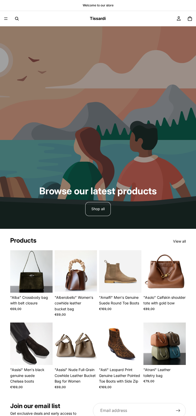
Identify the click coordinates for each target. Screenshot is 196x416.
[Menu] (6, 19)
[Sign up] (178, 410)
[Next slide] (47, 271)
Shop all (98, 209)
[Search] (16, 18)
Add (93, 357)
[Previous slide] (15, 271)
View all (179, 241)
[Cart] (189, 18)
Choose (93, 284)
